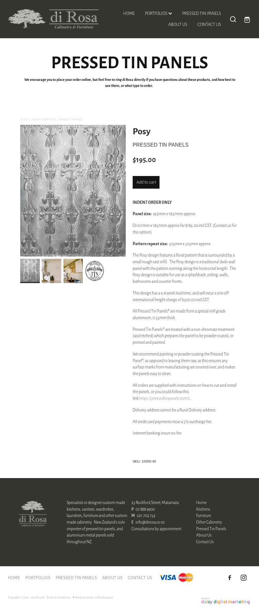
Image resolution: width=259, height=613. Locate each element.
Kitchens (203, 509)
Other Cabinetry (209, 522)
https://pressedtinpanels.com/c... (166, 398)
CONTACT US (209, 24)
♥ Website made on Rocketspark (93, 597)
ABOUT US (177, 24)
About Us (204, 535)
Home (201, 502)
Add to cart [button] (146, 182)
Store (23, 119)
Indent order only (43, 119)
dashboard (37, 597)
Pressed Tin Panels (71, 119)
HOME (129, 13)
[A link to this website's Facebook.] (229, 577)
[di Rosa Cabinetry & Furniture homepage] (56, 19)
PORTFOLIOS (156, 13)
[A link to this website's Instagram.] (243, 577)
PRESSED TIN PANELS (201, 13)
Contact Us (205, 541)
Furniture (203, 515)
